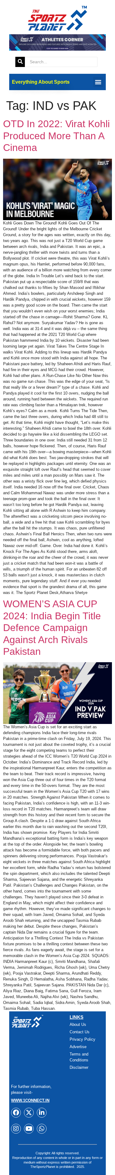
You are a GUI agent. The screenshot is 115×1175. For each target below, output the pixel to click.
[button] (98, 82)
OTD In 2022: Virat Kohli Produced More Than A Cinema (56, 135)
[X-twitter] (29, 1113)
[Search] (20, 62)
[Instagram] (16, 1129)
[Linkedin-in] (42, 1113)
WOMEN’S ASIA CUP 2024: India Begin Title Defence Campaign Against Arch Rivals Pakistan (52, 627)
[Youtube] (29, 1129)
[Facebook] (16, 1113)
